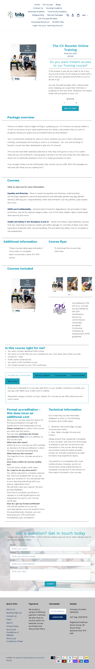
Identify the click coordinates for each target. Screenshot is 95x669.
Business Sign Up (14, 613)
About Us (10, 609)
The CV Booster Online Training (70, 48)
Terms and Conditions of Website (12, 632)
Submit (50, 584)
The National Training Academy (24, 658)
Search (9, 623)
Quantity (70, 99)
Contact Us (11, 616)
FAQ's (8, 619)
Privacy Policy (12, 626)
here (22, 437)
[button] (69, 295)
